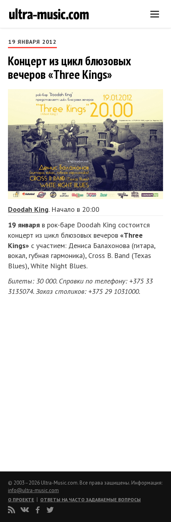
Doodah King (28, 209)
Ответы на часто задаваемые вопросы (90, 499)
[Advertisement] (55, 381)
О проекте (21, 499)
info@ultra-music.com (33, 490)
